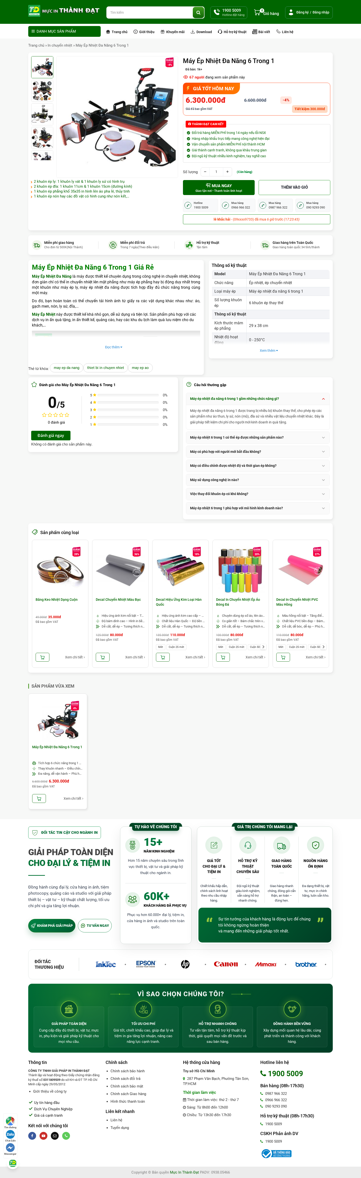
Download (204, 32)
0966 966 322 (275, 1100)
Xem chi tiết (74, 657)
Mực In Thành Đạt (184, 1172)
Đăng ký (302, 12)
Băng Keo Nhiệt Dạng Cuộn (57, 600)
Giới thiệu (146, 32)
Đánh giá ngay (51, 435)
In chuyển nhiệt (60, 45)
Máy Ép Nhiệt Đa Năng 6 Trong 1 (102, 45)
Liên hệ (287, 32)
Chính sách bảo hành (128, 1071)
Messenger (10, 1153)
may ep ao (140, 368)
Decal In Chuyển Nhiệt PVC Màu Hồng (297, 602)
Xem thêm (268, 351)
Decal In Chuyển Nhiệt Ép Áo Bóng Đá (238, 602)
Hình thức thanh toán (128, 1101)
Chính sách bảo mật (127, 1086)
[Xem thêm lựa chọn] (263, 647)
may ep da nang (66, 368)
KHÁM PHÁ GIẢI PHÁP (55, 926)
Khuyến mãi (175, 32)
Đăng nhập (321, 12)
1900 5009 (273, 1124)
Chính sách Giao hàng (128, 1094)
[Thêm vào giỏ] (42, 657)
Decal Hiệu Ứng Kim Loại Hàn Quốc (179, 602)
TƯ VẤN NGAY (98, 926)
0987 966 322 (275, 1093)
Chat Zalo (10, 1140)
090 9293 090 (275, 1106)
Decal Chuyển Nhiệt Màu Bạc (118, 600)
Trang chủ (119, 32)
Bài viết (264, 32)
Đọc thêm (112, 347)
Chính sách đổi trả (125, 1078)
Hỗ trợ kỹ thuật (235, 32)
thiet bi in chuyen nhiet (105, 368)
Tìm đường (10, 1127)
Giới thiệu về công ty (50, 1091)
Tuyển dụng (120, 1128)
